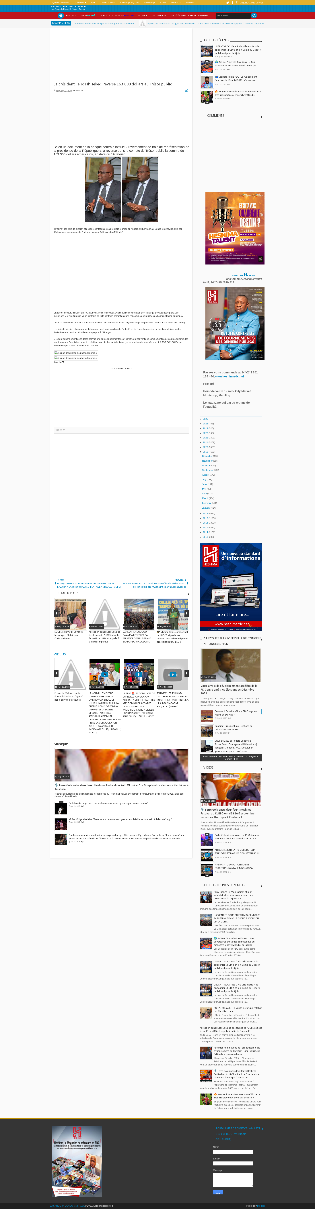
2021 (206, 442)
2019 (206, 452)
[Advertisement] (121, 56)
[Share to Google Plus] (83, 688)
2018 (206, 513)
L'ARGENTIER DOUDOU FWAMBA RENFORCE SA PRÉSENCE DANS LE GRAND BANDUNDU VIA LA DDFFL (237, 918)
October (206, 465)
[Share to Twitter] (79, 688)
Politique (71, 15)
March (205, 498)
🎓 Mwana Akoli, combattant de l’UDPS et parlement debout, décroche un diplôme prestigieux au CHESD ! (237, 80)
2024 (206, 428)
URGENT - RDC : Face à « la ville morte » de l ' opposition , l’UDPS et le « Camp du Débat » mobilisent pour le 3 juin (238, 50)
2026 (206, 419)
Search (254, 15)
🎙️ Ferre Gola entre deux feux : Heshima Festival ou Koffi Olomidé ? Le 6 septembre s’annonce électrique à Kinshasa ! (237, 95)
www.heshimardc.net (230, 376)
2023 (206, 433)
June (205, 484)
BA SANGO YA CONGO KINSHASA (69, 6)
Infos (88, 15)
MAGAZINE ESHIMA (244, 275)
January (206, 508)
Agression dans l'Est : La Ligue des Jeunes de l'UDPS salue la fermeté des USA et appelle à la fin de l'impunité (149, 23)
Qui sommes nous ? (61, 2)
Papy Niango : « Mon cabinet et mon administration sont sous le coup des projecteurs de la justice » (233, 895)
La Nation (79, 2)
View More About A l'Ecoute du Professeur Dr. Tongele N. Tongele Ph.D (231, 757)
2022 (206, 437)
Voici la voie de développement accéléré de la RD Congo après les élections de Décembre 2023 (229, 689)
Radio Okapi (149, 2)
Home (61, 16)
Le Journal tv (159, 15)
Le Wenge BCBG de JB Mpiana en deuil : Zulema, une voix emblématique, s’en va (111, 819)
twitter (227, 2)
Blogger (261, 1206)
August (206, 475)
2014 (206, 532)
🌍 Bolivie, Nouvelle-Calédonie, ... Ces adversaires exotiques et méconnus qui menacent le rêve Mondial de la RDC (234, 942)
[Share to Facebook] (74, 688)
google (237, 2)
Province (190, 2)
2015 (206, 527)
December (207, 456)
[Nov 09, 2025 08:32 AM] (216, 23)
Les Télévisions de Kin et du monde (189, 15)
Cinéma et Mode (108, 2)
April (204, 493)
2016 (206, 523)
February (207, 503)
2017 (206, 518)
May (204, 489)
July (204, 479)
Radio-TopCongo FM (129, 2)
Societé (163, 2)
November (207, 461)
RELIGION (176, 2)
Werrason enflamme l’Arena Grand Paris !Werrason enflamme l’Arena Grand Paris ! (112, 835)
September (208, 470)
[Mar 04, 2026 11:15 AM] (86, 23)
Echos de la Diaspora (117, 15)
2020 (206, 447)
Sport (93, 2)
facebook (232, 2)
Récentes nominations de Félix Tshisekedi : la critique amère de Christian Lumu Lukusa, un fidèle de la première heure (237, 1051)
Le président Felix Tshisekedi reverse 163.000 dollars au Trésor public (113, 84)
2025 (206, 423)
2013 (206, 537)
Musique (142, 15)
